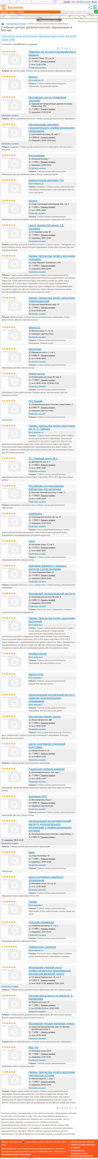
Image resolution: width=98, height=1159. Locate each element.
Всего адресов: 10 (36, 80)
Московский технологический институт (52, 593)
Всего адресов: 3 (35, 625)
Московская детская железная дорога (51, 1023)
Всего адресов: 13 (36, 432)
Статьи (12, 12)
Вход (94, 2)
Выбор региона (77, 1150)
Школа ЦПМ (36, 674)
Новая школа (37, 373)
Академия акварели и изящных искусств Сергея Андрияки (47, 567)
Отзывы (20, 12)
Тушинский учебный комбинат (47, 768)
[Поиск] (96, 11)
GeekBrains (35, 513)
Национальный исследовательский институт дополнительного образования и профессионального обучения (50, 825)
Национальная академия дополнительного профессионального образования (52, 127)
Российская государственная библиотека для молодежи (46, 487)
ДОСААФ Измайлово (41, 922)
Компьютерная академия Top (46, 180)
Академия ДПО (38, 796)
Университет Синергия (42, 946)
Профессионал (38, 653)
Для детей (73, 36)
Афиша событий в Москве (82, 1142)
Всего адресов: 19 (36, 183)
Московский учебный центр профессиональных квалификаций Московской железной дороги (50, 970)
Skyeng (33, 200)
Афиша (4, 12)
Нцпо (32, 541)
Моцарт (33, 76)
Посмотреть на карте (37, 67)
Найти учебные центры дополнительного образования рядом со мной (33, 36)
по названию (31, 44)
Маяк (32, 852)
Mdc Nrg (33, 1047)
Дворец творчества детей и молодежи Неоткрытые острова (52, 1074)
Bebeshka (15, 7)
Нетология (35, 349)
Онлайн (8, 40)
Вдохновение (37, 155)
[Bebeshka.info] (2, 24)
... (73, 48)
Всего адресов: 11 (36, 950)
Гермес (33, 901)
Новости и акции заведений (83, 1144)
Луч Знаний (35, 401)
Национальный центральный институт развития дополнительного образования (52, 698)
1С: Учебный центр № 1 (43, 458)
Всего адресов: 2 (35, 657)
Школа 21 (34, 327)
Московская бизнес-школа (45, 716)
